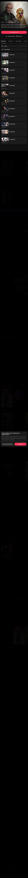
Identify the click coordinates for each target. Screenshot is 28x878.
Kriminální (14, 22)
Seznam (20, 36)
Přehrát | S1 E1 (15, 32)
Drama (9, 22)
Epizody (3, 41)
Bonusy (10, 41)
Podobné (18, 41)
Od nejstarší (7, 49)
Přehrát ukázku (11, 36)
